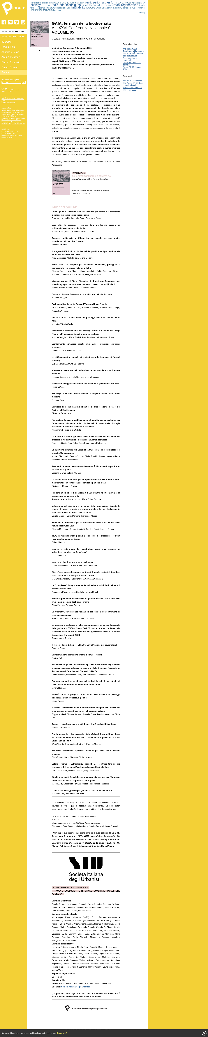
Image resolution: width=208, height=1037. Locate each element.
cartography (139, 3)
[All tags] (141, 13)
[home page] (13, 15)
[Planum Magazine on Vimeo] (16, 22)
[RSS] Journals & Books (10, 131)
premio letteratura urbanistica (52, 8)
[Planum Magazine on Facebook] (4, 22)
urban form (109, 2)
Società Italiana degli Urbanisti (12, 112)
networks (90, 7)
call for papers (104, 5)
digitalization (35, 3)
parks (67, 8)
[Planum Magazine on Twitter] (10, 22)
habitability (78, 7)
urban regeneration (125, 5)
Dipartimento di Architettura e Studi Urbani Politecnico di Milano (14, 119)
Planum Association (8, 102)
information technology (42, 10)
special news (48, 3)
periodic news (129, 8)
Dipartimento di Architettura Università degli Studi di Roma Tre (13, 122)
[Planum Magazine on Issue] (23, 22)
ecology (35, 5)
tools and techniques (66, 5)
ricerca (58, 10)
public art (46, 5)
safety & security (114, 8)
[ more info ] (62, 1033)
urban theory (89, 5)
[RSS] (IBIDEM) (7, 137)
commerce (140, 8)
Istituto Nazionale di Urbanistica (13, 99)
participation (93, 2)
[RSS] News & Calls (8, 133)
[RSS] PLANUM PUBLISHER (12, 135)
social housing (126, 2)
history (81, 3)
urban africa (101, 8)
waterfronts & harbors (66, 2)
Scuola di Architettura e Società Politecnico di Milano (13, 115)
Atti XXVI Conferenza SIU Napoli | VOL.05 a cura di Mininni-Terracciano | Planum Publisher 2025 (133, 85)
